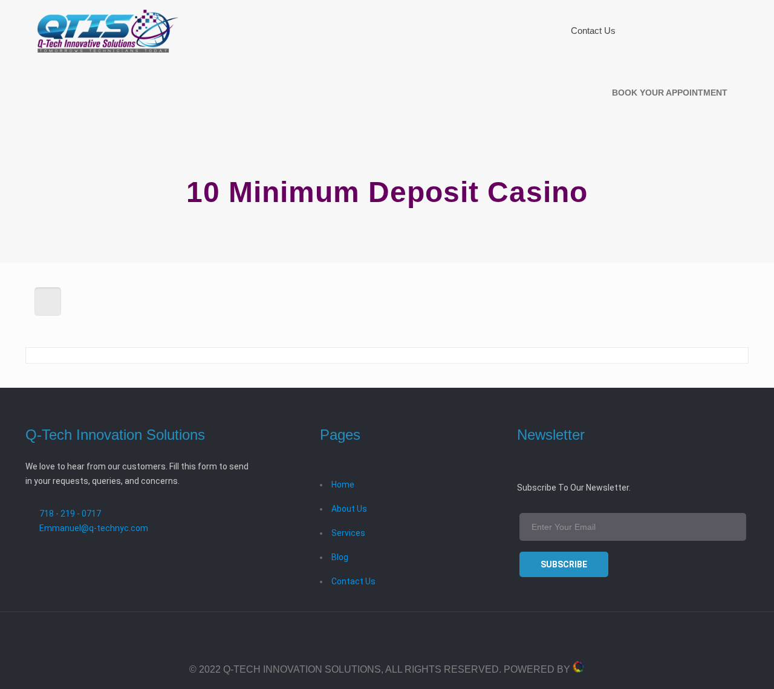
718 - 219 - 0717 (70, 513)
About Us (349, 509)
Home (342, 484)
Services (348, 533)
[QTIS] (107, 30)
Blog (339, 557)
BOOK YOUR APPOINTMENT (669, 92)
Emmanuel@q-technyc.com (93, 528)
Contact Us (353, 581)
